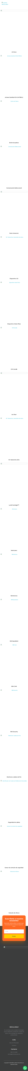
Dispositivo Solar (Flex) (14, 324)
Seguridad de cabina (14, 822)
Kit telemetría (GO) (14, 460)
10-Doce (14, 52)
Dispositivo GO (14, 278)
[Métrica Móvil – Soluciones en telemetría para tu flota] (8, 4)
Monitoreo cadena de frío (14, 777)
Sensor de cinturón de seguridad (14, 867)
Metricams (14, 550)
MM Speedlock (14, 641)
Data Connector (14, 233)
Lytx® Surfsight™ (14, 505)
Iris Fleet (14, 414)
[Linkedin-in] (12, 1067)
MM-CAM (14, 686)
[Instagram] (15, 1067)
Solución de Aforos (14, 913)
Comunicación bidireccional (14, 188)
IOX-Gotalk (14, 369)
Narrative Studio (14, 1064)
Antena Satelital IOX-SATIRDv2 (14, 97)
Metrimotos (14, 596)
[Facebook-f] (10, 1067)
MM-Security (14, 731)
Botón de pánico (14, 142)
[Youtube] (17, 1067)
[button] (25, 1068)
